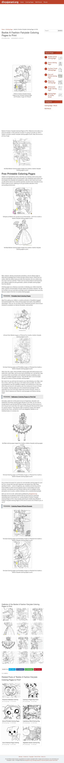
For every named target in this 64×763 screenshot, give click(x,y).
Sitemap (20, 756)
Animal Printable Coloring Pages (10, 721)
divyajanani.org (10, 1)
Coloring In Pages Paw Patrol (30, 699)
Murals (46, 2)
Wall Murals (38, 2)
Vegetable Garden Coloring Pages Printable (34, 742)
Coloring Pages (29, 2)
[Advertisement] (32, 17)
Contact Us (25, 756)
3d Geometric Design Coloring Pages (52, 88)
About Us (43, 756)
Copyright (31, 756)
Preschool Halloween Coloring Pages (12, 699)
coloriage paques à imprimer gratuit (40, 760)
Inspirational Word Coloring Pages (32, 721)
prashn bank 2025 (53, 760)
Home (22, 2)
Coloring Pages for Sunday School (52, 95)
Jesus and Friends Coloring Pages (52, 76)
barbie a (6, 673)
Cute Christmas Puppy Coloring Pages (12, 742)
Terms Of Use (37, 756)
